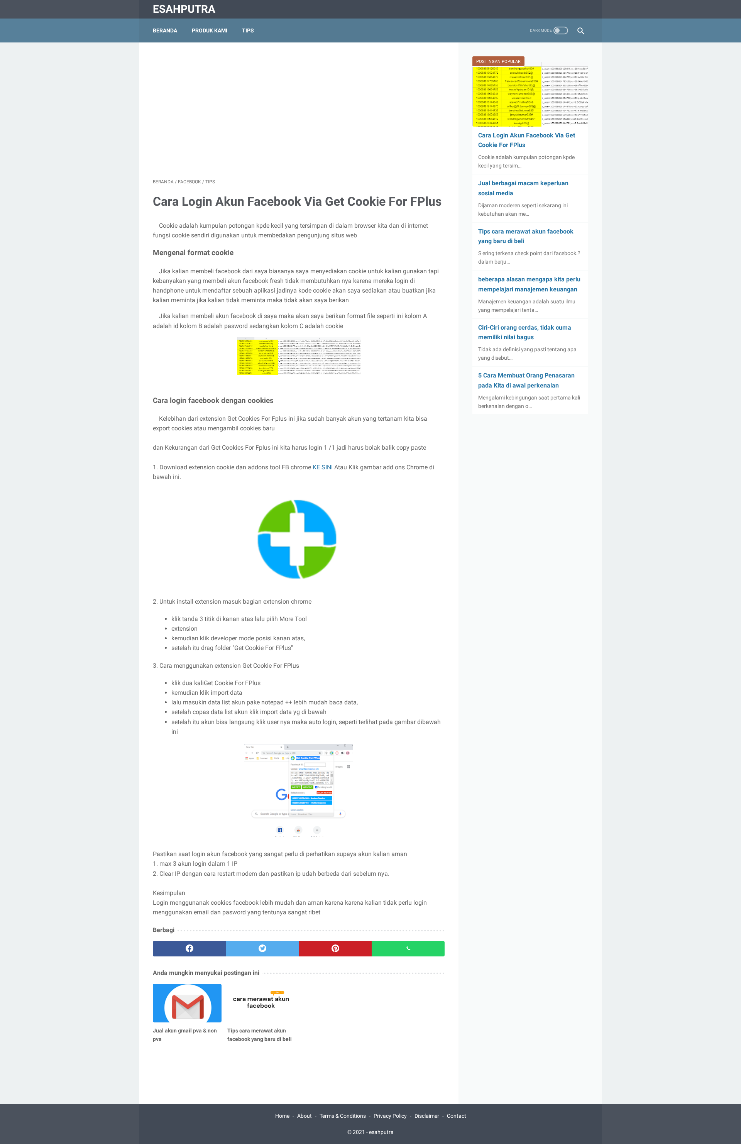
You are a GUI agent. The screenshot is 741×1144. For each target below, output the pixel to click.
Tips (248, 30)
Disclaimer (426, 1116)
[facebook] (189, 948)
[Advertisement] (299, 110)
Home (282, 1116)
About (304, 1116)
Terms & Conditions (343, 1116)
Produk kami (209, 30)
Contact (456, 1116)
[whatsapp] (408, 948)
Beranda (165, 30)
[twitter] (262, 948)
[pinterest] (335, 948)
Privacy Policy (390, 1116)
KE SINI (323, 467)
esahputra (184, 9)
